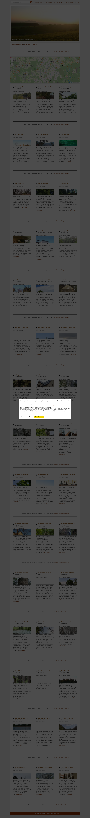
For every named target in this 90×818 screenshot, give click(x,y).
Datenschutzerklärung (50, 405)
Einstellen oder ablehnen (27, 416)
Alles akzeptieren (39, 416)
